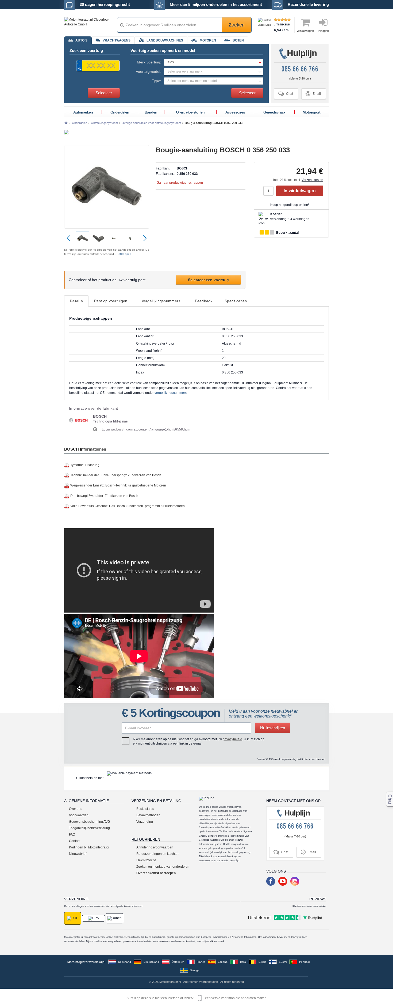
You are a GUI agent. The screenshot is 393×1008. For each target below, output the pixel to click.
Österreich (178, 961)
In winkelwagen (300, 190)
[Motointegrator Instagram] (294, 881)
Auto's (81, 40)
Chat (285, 93)
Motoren (208, 40)
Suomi (283, 961)
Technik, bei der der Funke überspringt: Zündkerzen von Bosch (115, 475)
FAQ (72, 834)
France (201, 961)
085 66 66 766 (300, 69)
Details (76, 301)
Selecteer (103, 92)
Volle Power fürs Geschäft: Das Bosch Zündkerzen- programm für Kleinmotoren (127, 506)
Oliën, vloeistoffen (190, 112)
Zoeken (237, 25)
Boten (238, 40)
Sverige (194, 970)
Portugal (304, 961)
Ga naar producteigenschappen (180, 182)
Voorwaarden (78, 815)
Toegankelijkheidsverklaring (89, 828)
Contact (74, 841)
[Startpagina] (66, 123)
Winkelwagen (305, 30)
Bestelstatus (145, 809)
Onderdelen (119, 112)
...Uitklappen (123, 253)
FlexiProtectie (146, 860)
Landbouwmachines (165, 40)
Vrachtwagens (116, 40)
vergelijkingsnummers (171, 393)
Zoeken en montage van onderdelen (162, 867)
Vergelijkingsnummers (161, 301)
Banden (151, 112)
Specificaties (236, 301)
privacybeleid (232, 739)
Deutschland (151, 961)
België (262, 961)
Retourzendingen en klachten (157, 854)
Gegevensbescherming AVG (89, 822)
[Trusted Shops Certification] (265, 25)
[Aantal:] (269, 191)
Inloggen (323, 30)
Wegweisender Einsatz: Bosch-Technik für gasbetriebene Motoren (118, 486)
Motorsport (311, 112)
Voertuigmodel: (148, 71)
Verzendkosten (312, 180)
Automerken (83, 112)
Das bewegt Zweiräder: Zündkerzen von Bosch (104, 496)
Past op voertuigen (110, 301)
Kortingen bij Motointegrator (89, 847)
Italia (243, 961)
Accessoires (235, 112)
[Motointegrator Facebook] (270, 881)
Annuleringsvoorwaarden (154, 847)
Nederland (124, 961)
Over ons (75, 809)
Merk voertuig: (149, 62)
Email (313, 93)
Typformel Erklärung (84, 465)
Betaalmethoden (148, 815)
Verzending (144, 822)
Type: (156, 81)
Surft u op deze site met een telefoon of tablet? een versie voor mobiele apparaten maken (196, 998)
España (223, 961)
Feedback (203, 301)
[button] (213, 62)
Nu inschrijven (272, 728)
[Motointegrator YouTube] (282, 881)
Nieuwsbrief (77, 854)
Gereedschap (274, 112)
